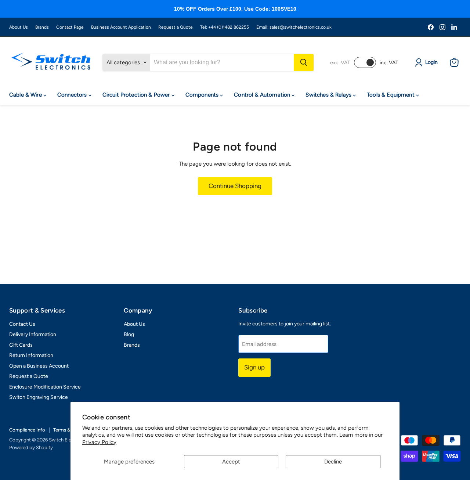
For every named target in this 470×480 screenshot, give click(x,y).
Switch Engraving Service (38, 397)
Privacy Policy (99, 442)
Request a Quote (175, 27)
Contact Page (70, 27)
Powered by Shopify (31, 447)
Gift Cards (21, 345)
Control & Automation (263, 94)
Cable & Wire (26, 94)
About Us (18, 27)
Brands (42, 27)
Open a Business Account (39, 366)
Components (202, 94)
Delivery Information (32, 334)
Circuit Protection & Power (136, 94)
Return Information (31, 355)
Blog (129, 334)
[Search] (304, 62)
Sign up (254, 367)
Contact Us (22, 324)
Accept (231, 461)
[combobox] (222, 62)
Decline (333, 461)
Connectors (72, 94)
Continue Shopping (235, 186)
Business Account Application (121, 27)
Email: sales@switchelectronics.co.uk (294, 27)
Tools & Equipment (391, 94)
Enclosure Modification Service (45, 387)
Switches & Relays (329, 94)
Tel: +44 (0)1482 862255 (224, 27)
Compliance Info (27, 430)
